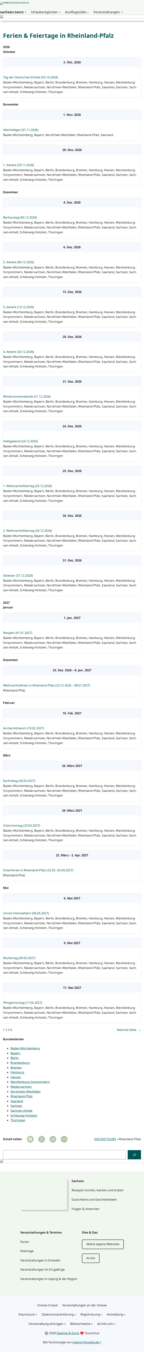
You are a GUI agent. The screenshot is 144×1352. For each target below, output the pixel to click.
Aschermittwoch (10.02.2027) (23, 728)
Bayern (39, 82)
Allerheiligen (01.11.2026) (20, 130)
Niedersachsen (34, 87)
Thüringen (55, 92)
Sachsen (122, 87)
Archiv (90, 1258)
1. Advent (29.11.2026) (18, 165)
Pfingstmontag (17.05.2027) (22, 1003)
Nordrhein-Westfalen (62, 87)
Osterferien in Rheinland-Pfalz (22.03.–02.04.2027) (38, 870)
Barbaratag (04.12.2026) (20, 217)
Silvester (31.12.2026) (18, 575)
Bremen (81, 82)
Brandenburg (64, 82)
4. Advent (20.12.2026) (18, 352)
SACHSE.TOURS (105, 1139)
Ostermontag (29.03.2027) (21, 825)
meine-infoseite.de (85, 1342)
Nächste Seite (129, 1030)
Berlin (50, 82)
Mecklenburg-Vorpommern (30, 1082)
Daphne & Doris (68, 1333)
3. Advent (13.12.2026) (18, 307)
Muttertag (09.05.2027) (19, 958)
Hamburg (95, 82)
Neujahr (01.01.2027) (17, 633)
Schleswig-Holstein (33, 92)
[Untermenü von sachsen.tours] (26, 12)
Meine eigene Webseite (102, 1244)
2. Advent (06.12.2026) (18, 262)
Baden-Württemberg (18, 82)
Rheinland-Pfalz (89, 87)
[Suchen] (134, 1154)
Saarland (108, 87)
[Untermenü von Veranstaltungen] (122, 12)
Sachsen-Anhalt (21, 1111)
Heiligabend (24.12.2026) (20, 441)
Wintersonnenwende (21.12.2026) (27, 396)
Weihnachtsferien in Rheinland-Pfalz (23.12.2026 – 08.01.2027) (46, 685)
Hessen (109, 82)
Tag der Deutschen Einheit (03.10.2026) (30, 77)
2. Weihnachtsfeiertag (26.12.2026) (27, 530)
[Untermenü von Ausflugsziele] (88, 12)
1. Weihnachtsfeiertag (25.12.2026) (27, 486)
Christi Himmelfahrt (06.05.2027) (26, 913)
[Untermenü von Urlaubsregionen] (59, 12)
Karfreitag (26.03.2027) (19, 781)
